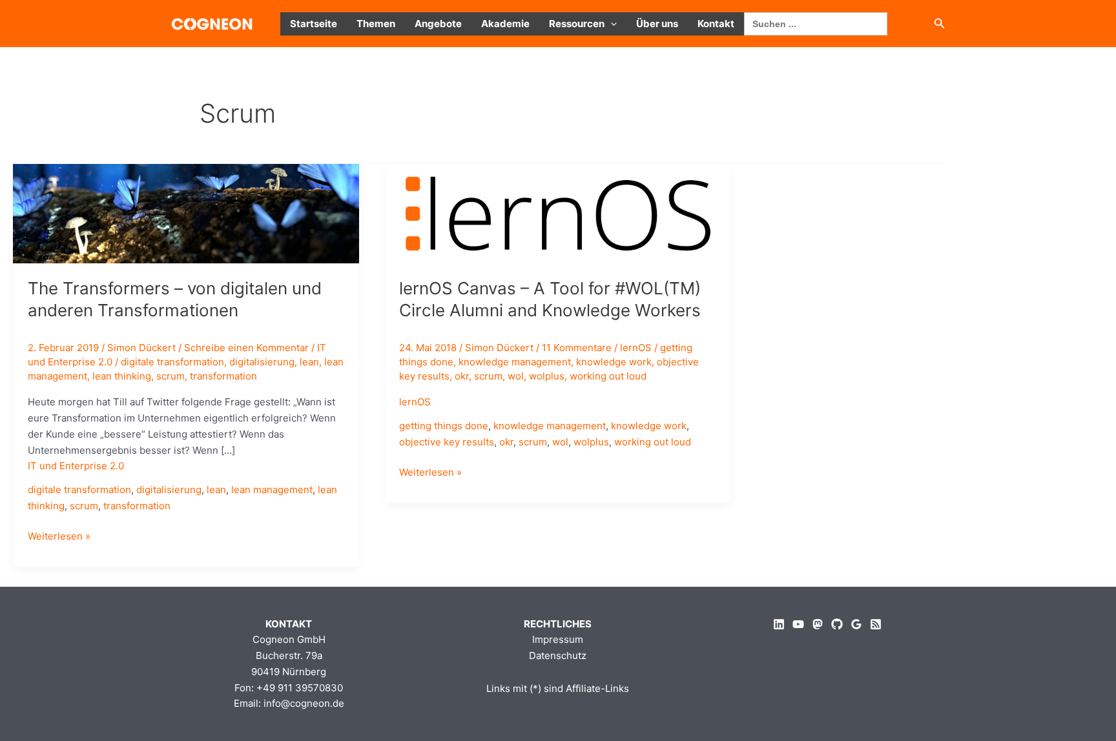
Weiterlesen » (59, 537)
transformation (223, 376)
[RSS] (876, 624)
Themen (375, 23)
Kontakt (716, 23)
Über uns (657, 23)
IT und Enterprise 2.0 (76, 466)
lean (309, 362)
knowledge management (515, 362)
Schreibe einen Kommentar (246, 347)
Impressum (557, 639)
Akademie (505, 23)
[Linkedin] (779, 624)
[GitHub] (837, 624)
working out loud (608, 376)
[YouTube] (798, 624)
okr (462, 376)
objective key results (446, 442)
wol (516, 376)
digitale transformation (172, 362)
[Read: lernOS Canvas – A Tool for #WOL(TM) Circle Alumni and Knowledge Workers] (558, 213)
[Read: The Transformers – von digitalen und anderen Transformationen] (186, 213)
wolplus (546, 376)
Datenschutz (557, 655)
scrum (170, 376)
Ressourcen (576, 23)
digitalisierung (261, 362)
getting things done (443, 426)
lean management (272, 489)
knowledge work (614, 362)
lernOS (636, 347)
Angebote (438, 23)
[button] (610, 24)
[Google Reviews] (856, 624)
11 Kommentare (577, 347)
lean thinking (121, 376)
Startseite (313, 23)
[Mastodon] (817, 624)
